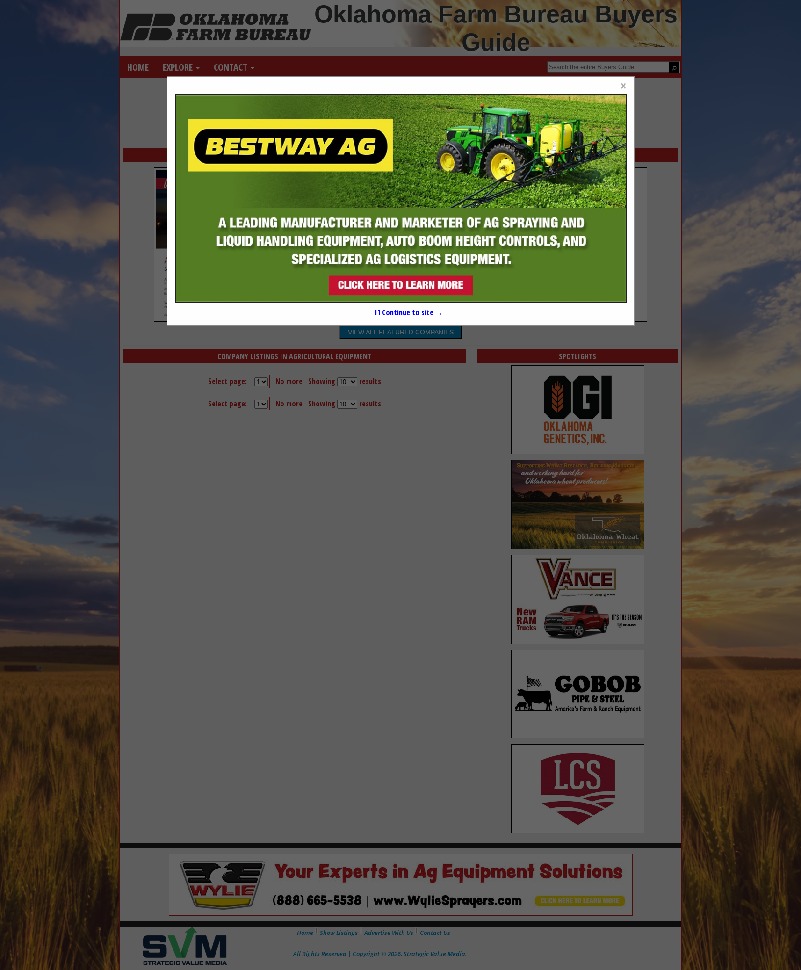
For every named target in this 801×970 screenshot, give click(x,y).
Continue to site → (408, 312)
